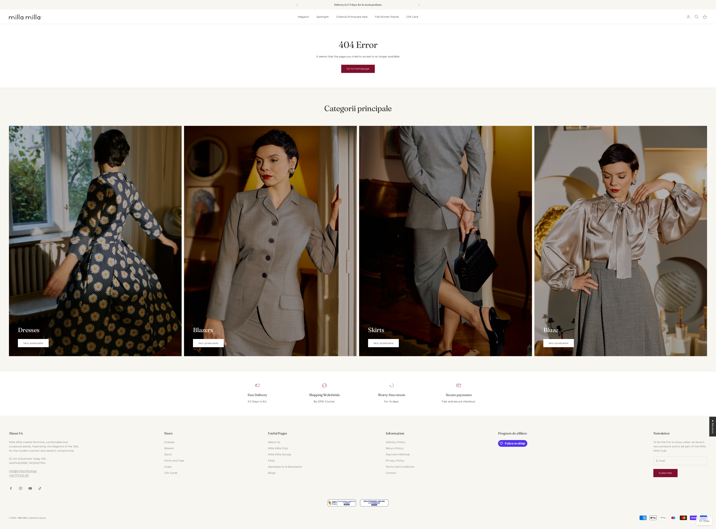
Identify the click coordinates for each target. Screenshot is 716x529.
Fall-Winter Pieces (387, 16)
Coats (168, 466)
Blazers (169, 448)
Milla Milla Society (279, 454)
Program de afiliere (512, 433)
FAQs (271, 460)
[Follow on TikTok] (40, 488)
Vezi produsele (33, 343)
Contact (391, 473)
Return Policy (394, 448)
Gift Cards (170, 473)
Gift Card (412, 16)
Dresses (169, 442)
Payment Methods (398, 454)
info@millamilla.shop (23, 471)
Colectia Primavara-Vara (352, 16)
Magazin (303, 16)
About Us (274, 442)
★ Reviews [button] (713, 426)
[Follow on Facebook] (11, 488)
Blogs (272, 473)
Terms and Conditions (400, 466)
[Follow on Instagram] (20, 488)
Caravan (42, 518)
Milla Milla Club (278, 448)
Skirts (168, 454)
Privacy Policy (395, 460)
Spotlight (322, 16)
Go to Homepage (358, 68)
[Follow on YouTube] (30, 488)
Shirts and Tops (174, 460)
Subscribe (665, 472)
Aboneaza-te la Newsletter (285, 466)
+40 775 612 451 (19, 475)
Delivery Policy (395, 442)
